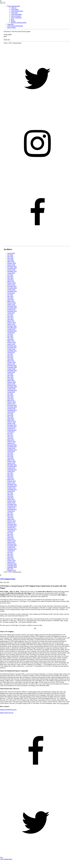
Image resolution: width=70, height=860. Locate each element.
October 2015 (11, 468)
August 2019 (11, 392)
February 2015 (11, 481)
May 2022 (10, 337)
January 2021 (11, 364)
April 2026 (10, 260)
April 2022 (10, 339)
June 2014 (10, 494)
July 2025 (10, 274)
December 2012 (11, 524)
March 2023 (10, 321)
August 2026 (11, 253)
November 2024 (12, 288)
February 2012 (11, 540)
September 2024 (12, 291)
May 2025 (10, 278)
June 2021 (10, 355)
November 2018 (12, 407)
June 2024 (10, 296)
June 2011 (10, 554)
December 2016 (11, 445)
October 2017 (11, 428)
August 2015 (11, 471)
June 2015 (10, 474)
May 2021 (10, 357)
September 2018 (12, 410)
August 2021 (11, 352)
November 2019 (12, 387)
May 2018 (10, 417)
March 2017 (10, 440)
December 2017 (11, 425)
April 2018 (10, 418)
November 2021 (12, 347)
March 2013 (10, 519)
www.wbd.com (64, 703)
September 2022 (12, 331)
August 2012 (11, 530)
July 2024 (10, 294)
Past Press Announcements (18, 22)
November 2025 (12, 268)
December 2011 (11, 544)
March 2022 (10, 341)
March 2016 (10, 459)
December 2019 (11, 385)
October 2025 (11, 270)
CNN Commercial (16, 17)
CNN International (16, 14)
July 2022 (10, 334)
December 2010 (11, 564)
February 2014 (11, 501)
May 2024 (10, 298)
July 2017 (10, 433)
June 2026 (10, 256)
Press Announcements (13, 6)
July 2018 (10, 413)
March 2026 (10, 261)
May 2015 (10, 476)
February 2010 (11, 570)
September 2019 (12, 390)
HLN (12, 19)
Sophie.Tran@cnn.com (6, 712)
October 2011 (11, 547)
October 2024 (11, 289)
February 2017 (11, 441)
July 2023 (10, 314)
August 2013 (11, 511)
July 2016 (10, 453)
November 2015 (12, 466)
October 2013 (11, 507)
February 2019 (11, 402)
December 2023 (11, 306)
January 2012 (11, 542)
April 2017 (10, 438)
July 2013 (10, 512)
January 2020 (11, 383)
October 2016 (11, 448)
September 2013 (12, 509)
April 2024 (10, 299)
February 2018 (11, 421)
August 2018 (11, 412)
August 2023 (11, 312)
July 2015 (10, 473)
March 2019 (10, 400)
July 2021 (10, 354)
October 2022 (11, 329)
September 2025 (12, 271)
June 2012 (10, 534)
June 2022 (10, 336)
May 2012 (10, 535)
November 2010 (12, 565)
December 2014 (11, 484)
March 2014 (10, 499)
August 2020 (11, 372)
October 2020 (11, 369)
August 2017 (11, 431)
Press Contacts (11, 27)
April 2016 (10, 458)
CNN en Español (16, 16)
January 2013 (11, 522)
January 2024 (11, 304)
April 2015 (10, 478)
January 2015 (11, 483)
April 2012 (10, 537)
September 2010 (12, 567)
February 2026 (11, 263)
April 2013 (10, 517)
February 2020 (11, 382)
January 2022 (11, 344)
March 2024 (10, 301)
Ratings (13, 21)
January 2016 (11, 463)
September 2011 (12, 549)
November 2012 (12, 526)
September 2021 (12, 350)
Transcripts (10, 24)
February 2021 (11, 362)
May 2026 (10, 258)
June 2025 (10, 276)
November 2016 (12, 446)
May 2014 (10, 496)
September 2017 (12, 430)
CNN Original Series (17, 11)
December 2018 (11, 405)
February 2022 (11, 342)
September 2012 (12, 529)
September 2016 (12, 450)
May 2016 (10, 456)
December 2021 (11, 345)
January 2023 (11, 324)
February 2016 (11, 461)
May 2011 (10, 555)
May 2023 (10, 317)
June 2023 (10, 316)
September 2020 (12, 370)
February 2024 (11, 303)
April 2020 (10, 379)
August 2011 (11, 550)
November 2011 (12, 545)
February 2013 (11, 521)
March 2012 (10, 539)
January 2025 (11, 284)
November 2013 (12, 506)
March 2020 (10, 380)
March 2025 (10, 281)
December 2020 (11, 365)
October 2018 (11, 408)
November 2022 (12, 327)
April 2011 (10, 557)
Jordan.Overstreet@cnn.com (8, 709)
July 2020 (10, 374)
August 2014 (11, 491)
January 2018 (11, 423)
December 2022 (11, 326)
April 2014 (10, 497)
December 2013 (11, 504)
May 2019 (10, 397)
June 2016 (10, 455)
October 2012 (11, 527)
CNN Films (14, 12)
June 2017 (10, 435)
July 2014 (10, 492)
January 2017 (11, 443)
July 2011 (10, 552)
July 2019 (10, 393)
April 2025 (10, 279)
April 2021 (10, 359)
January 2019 (11, 403)
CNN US (13, 7)
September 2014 (12, 489)
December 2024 (11, 286)
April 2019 (10, 398)
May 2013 (10, 516)
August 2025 (11, 273)
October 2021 (11, 349)
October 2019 (11, 388)
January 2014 (11, 502)
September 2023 (12, 311)
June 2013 (10, 514)
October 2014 (11, 488)
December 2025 (11, 266)
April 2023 (10, 319)
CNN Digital (14, 9)
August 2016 (11, 451)
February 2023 (11, 322)
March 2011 (10, 559)
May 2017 (10, 436)
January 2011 (11, 562)
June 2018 (10, 415)
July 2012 (10, 532)
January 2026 (11, 265)
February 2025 (11, 283)
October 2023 (11, 309)
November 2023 (12, 308)
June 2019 (10, 395)
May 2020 (10, 377)
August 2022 (11, 332)
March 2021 (10, 360)
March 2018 (10, 420)
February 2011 (11, 560)
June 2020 (10, 375)
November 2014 (12, 486)
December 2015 (11, 464)
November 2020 (12, 367)
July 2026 (10, 255)
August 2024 (11, 293)
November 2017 (12, 426)
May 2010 (10, 568)
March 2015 (10, 479)
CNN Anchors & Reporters (15, 26)
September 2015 (12, 469)
